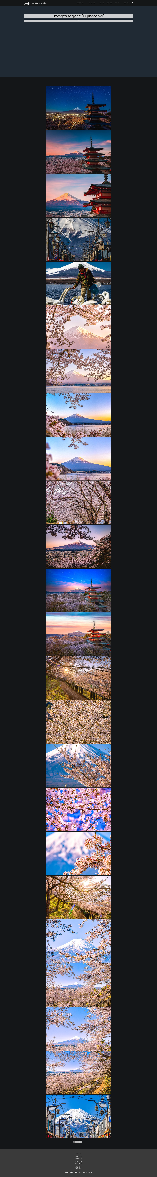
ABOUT (101, 3)
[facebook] (76, 1167)
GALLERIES (92, 3)
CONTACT (127, 3)
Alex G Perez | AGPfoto (39, 3)
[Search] (132, 3)
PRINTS (117, 3)
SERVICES (110, 3)
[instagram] (80, 1167)
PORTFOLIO (80, 3)
